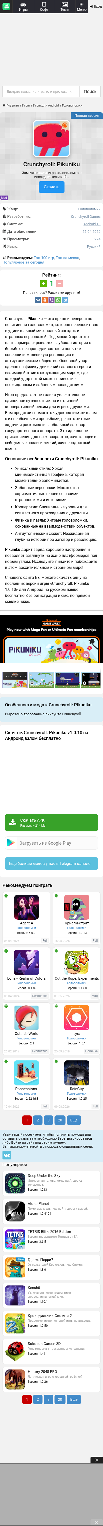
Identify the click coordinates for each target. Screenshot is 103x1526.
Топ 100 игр (44, 258)
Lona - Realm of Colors (26, 978)
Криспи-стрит (77, 923)
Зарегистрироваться (75, 1138)
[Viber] (51, 300)
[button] (42, 680)
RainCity (77, 1089)
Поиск (90, 91)
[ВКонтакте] (38, 300)
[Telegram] (65, 300)
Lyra (77, 1033)
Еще (74, 1120)
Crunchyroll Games (85, 217)
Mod (4, 198)
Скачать (52, 187)
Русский (93, 247)
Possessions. (26, 1089)
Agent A (26, 923)
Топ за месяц (67, 258)
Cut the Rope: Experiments (77, 978)
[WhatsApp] (58, 300)
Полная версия (86, 116)
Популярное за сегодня (23, 262)
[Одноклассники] (45, 300)
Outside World (26, 1033)
